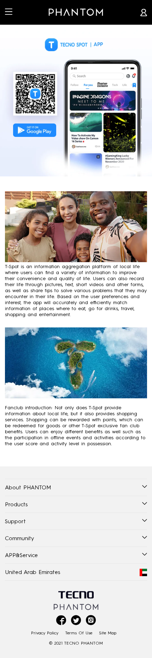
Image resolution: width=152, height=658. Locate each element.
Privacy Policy (44, 632)
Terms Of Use (78, 632)
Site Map (107, 632)
